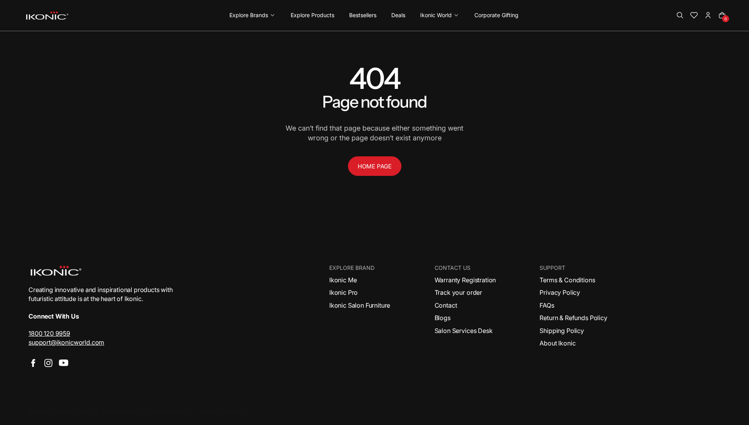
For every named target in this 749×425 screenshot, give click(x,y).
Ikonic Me (343, 280)
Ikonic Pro (343, 292)
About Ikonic (557, 343)
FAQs (547, 305)
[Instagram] (48, 363)
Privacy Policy (560, 292)
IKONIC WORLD (76, 412)
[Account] (708, 15)
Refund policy (121, 412)
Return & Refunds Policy (573, 318)
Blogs (443, 318)
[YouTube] (63, 363)
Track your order (458, 292)
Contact (446, 305)
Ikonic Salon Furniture (359, 305)
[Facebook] (33, 363)
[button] (680, 15)
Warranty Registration (465, 280)
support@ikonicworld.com (66, 342)
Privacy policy (169, 412)
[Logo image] (47, 15)
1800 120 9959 (49, 333)
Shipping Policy (562, 331)
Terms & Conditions (567, 280)
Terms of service (221, 412)
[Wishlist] (694, 15)
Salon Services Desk (464, 331)
